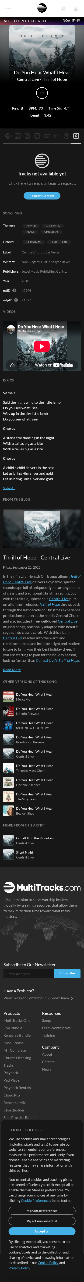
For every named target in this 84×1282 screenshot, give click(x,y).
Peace (30, 231)
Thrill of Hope (54, 79)
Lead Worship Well (57, 1028)
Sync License (14, 1042)
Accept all (42, 1231)
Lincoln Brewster (28, 714)
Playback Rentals (17, 1087)
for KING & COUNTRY (32, 728)
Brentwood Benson (30, 742)
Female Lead (59, 241)
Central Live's (47, 660)
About (47, 1054)
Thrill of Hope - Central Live (36, 557)
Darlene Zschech (28, 785)
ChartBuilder (14, 1110)
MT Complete (15, 1050)
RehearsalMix (15, 1102)
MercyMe (23, 699)
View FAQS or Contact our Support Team (37, 998)
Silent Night (24, 852)
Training (48, 1035)
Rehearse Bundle (17, 1035)
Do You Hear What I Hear (34, 694)
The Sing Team (26, 799)
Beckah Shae (25, 813)
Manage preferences (42, 1211)
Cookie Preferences (36, 1200)
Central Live (28, 79)
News (46, 1069)
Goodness (53, 225)
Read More (12, 669)
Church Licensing (17, 1057)
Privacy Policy (19, 1268)
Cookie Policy (48, 1263)
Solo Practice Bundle (20, 1117)
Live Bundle (13, 1028)
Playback (11, 1072)
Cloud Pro (12, 1095)
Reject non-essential (42, 1221)
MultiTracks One (17, 1020)
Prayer (31, 225)
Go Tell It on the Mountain (35, 838)
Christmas (51, 231)
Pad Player (12, 1080)
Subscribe (67, 973)
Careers (48, 1061)
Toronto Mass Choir (30, 771)
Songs (47, 1020)
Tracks (9, 1065)
